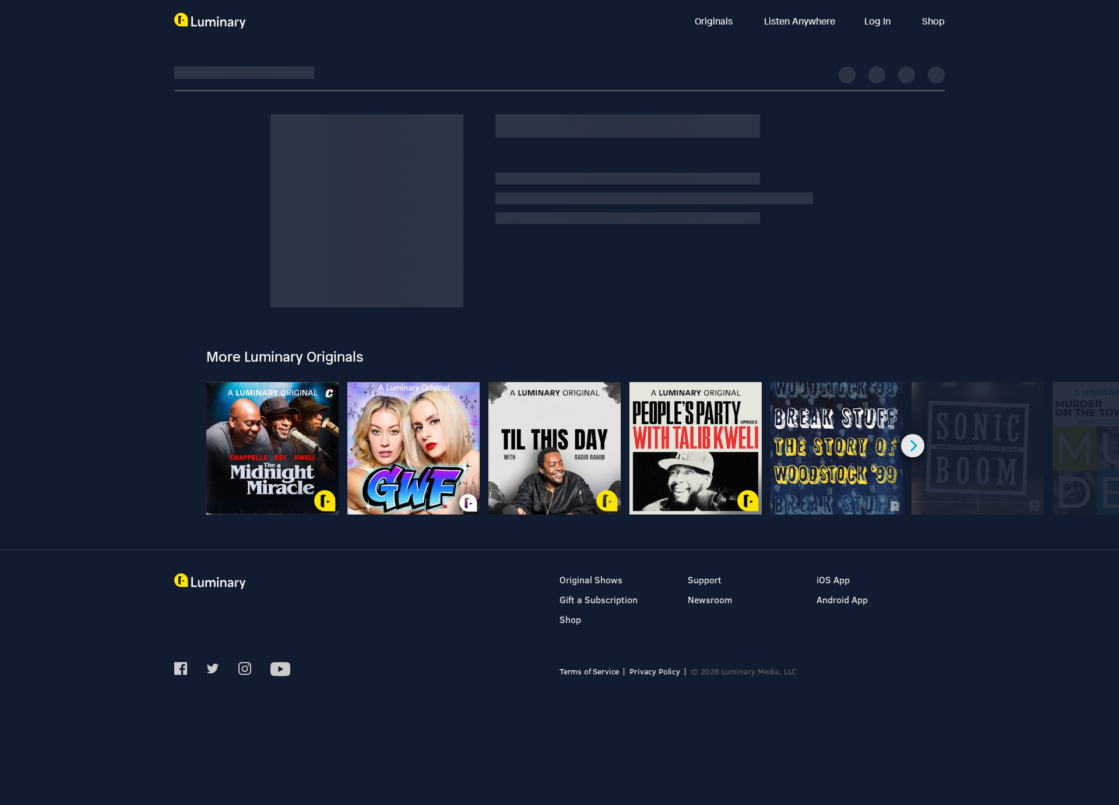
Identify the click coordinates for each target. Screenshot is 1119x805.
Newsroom (710, 599)
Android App (842, 599)
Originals (715, 21)
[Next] (912, 445)
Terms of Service (589, 671)
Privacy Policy (654, 671)
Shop (933, 21)
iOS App (833, 579)
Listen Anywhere (799, 21)
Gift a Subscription (599, 599)
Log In (878, 21)
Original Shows (591, 579)
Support (705, 579)
